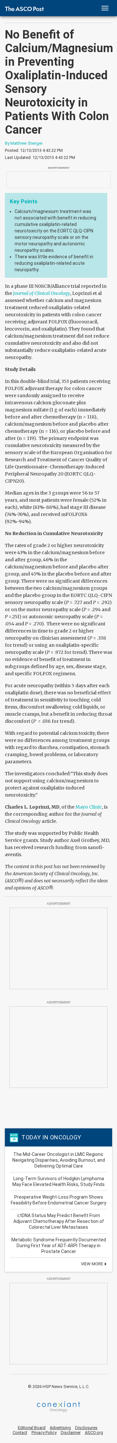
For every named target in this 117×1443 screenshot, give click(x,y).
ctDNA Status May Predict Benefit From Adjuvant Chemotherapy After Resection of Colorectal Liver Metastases (58, 1221)
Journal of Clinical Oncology (41, 293)
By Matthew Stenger (24, 143)
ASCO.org (94, 1432)
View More (92, 1263)
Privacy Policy (44, 1432)
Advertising (60, 1427)
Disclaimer (71, 1432)
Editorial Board (32, 1427)
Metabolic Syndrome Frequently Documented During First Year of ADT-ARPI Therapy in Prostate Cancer (58, 1245)
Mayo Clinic (88, 807)
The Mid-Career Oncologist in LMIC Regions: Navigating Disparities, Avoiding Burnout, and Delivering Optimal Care (58, 1160)
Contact (20, 1432)
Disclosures (86, 1427)
